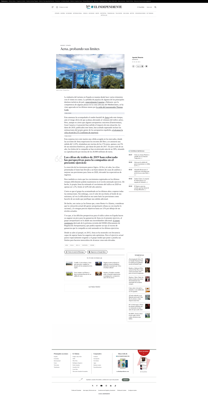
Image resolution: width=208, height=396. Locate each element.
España (63, 13)
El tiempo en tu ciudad (63, 7)
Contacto (96, 356)
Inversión (85, 245)
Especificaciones (98, 367)
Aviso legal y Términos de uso (89, 390)
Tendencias (110, 13)
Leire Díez (75, 369)
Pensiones (57, 1)
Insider (62, 45)
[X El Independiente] (92, 386)
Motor (132, 13)
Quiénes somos (97, 365)
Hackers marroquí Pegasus (32, 1)
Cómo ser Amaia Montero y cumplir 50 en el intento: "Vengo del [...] (142, 156)
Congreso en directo (20, 1)
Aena (107, 117)
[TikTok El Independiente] (115, 386)
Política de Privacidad (76, 390)
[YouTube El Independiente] (101, 386)
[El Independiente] (104, 7)
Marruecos (96, 1)
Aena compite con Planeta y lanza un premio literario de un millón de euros (82, 274)
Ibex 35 (78, 245)
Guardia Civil (76, 367)
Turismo (92, 245)
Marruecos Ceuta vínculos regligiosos (142, 1)
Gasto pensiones (121, 1)
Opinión (57, 13)
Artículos (104, 15)
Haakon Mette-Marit (112, 1)
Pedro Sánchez (76, 365)
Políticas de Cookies (121, 390)
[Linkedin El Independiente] (110, 386)
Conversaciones (140, 13)
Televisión (119, 13)
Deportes (103, 13)
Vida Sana (126, 13)
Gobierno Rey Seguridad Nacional (46, 1)
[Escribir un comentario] (146, 66)
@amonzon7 (135, 59)
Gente (97, 13)
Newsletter (96, 361)
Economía (69, 13)
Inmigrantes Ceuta (103, 1)
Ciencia (85, 13)
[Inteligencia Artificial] (122, 368)
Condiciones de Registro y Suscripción (106, 390)
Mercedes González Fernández (80, 371)
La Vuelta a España (65, 1)
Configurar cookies (132, 390)
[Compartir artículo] (133, 66)
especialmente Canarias (95, 102)
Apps (95, 363)
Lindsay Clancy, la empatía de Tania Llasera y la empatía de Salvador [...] (141, 180)
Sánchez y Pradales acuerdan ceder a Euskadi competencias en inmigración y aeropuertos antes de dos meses (111, 275)
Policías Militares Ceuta (88, 1)
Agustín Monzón (137, 57)
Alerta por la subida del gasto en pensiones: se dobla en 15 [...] (142, 164)
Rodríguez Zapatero (77, 363)
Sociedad (91, 13)
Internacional (77, 13)
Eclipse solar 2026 (77, 356)
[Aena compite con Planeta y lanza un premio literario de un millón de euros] (69, 275)
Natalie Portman (129, 1)
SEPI (74, 358)
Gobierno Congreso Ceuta (76, 1)
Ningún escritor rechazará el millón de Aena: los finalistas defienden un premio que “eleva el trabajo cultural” (112, 265)
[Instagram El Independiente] (106, 386)
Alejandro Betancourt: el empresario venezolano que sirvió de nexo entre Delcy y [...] (141, 172)
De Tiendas (150, 13)
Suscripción (96, 358)
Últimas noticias (12, 1)
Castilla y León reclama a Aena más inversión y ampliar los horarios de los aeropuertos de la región (83, 265)
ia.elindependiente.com (123, 371)
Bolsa (72, 245)
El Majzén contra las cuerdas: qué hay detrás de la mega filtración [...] (141, 187)
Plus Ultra (75, 361)
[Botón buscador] (155, 7)
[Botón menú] (53, 7)
